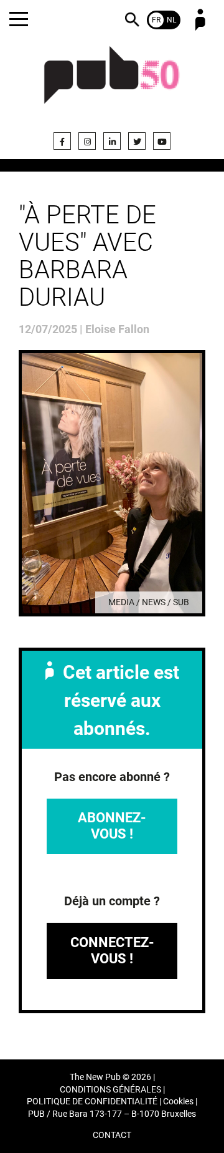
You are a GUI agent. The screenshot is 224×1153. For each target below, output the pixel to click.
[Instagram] (87, 141)
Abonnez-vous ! (112, 826)
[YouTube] (161, 141)
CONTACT (112, 1135)
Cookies (178, 1101)
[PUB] (112, 82)
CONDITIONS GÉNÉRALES (110, 1089)
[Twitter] (137, 141)
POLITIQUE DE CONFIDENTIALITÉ (92, 1101)
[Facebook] (62, 141)
